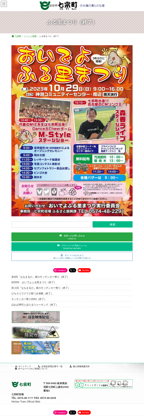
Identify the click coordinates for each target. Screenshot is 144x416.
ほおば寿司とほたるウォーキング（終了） (34, 304)
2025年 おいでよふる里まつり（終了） (33, 282)
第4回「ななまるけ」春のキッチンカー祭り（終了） (40, 276)
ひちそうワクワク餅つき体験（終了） (32, 293)
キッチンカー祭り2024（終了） (29, 299)
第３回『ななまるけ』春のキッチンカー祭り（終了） (40, 287)
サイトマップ (24, 366)
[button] (72, 236)
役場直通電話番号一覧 (52, 366)
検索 (112, 224)
